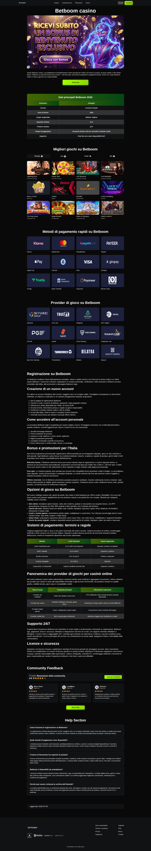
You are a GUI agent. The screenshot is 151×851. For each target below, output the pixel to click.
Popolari (37, 156)
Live (61, 156)
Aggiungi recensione (113, 677)
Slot (111, 156)
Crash (86, 156)
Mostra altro (75, 707)
